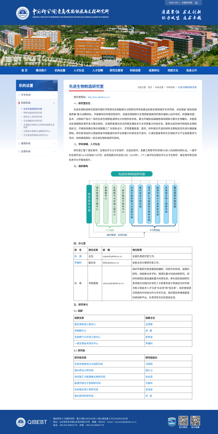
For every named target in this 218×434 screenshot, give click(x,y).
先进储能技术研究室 (32, 121)
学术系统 (26, 95)
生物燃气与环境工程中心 (87, 337)
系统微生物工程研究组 (86, 389)
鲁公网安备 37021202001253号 (113, 418)
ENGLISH (173, 2)
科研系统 (26, 103)
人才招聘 (97, 70)
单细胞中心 (80, 330)
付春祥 (149, 383)
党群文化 (173, 70)
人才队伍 (79, 70)
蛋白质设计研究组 (83, 370)
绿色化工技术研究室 (32, 117)
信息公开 (191, 70)
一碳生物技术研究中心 (86, 343)
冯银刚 (149, 364)
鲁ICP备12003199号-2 (87, 418)
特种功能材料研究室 (32, 113)
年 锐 (148, 396)
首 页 (24, 70)
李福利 (78, 262)
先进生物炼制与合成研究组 (88, 364)
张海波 (149, 389)
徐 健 (78, 256)
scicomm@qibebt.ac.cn (125, 422)
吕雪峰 (149, 324)
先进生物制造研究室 (32, 109)
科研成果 (135, 70)
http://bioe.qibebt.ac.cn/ (99, 97)
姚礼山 (149, 370)
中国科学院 (187, 2)
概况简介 (41, 70)
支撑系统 (26, 151)
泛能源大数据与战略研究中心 (36, 131)
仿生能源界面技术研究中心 (35, 135)
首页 (150, 87)
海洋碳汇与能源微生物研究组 (89, 376)
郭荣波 (149, 337)
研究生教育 (116, 70)
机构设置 (60, 70)
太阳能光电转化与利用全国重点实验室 (39, 126)
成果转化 (154, 70)
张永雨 (149, 376)
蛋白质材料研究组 (83, 396)
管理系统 (26, 143)
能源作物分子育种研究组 (87, 383)
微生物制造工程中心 (85, 324)
